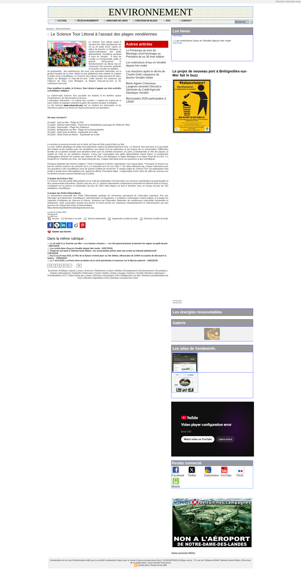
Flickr (240, 475)
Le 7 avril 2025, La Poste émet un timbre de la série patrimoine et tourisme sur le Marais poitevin (97, 260)
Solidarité (77, 273)
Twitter (192, 475)
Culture (110, 270)
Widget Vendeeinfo (210, 353)
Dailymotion (211, 475)
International (65, 273)
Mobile (176, 486)
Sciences (89, 270)
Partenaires (88, 273)
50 (79, 265)
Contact (186, 21)
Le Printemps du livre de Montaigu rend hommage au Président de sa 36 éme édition (145, 53)
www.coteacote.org (73, 105)
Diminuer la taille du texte (155, 218)
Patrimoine (100, 270)
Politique (63, 270)
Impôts (105, 273)
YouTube (225, 475)
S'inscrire (280, 1)
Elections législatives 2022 (96, 278)
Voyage (121, 273)
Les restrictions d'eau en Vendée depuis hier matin (146, 64)
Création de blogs (146, 21)
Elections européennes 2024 (124, 278)
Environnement (150, 12)
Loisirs (80, 270)
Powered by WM (159, 565)
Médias (119, 270)
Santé (98, 273)
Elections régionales (155, 273)
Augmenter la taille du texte (124, 218)
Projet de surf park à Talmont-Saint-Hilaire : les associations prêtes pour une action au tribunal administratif (102, 251)
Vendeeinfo (52, 214)
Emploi (53, 273)
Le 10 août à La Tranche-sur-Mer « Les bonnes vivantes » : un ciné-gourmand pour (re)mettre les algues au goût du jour (108, 243)
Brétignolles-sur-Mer (131, 275)
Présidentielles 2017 (58, 275)
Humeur (131, 273)
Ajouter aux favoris (61, 231)
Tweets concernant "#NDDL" (183, 553)
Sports (72, 270)
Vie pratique (161, 270)
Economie (53, 270)
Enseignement (131, 270)
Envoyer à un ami (73, 218)
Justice (113, 273)
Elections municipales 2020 (107, 275)
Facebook (178, 475)
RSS (167, 21)
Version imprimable (96, 218)
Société (139, 273)
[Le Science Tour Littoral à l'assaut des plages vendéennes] (66, 42)
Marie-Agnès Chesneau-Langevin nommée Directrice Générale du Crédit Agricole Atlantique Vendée (143, 88)
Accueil (62, 21)
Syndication (143, 565)
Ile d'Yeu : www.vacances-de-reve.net (220, 373)
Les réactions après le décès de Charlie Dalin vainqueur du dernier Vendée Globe (145, 74)
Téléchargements (87, 21)
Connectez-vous (293, 1)
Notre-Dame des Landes (80, 275)
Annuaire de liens (117, 21)
